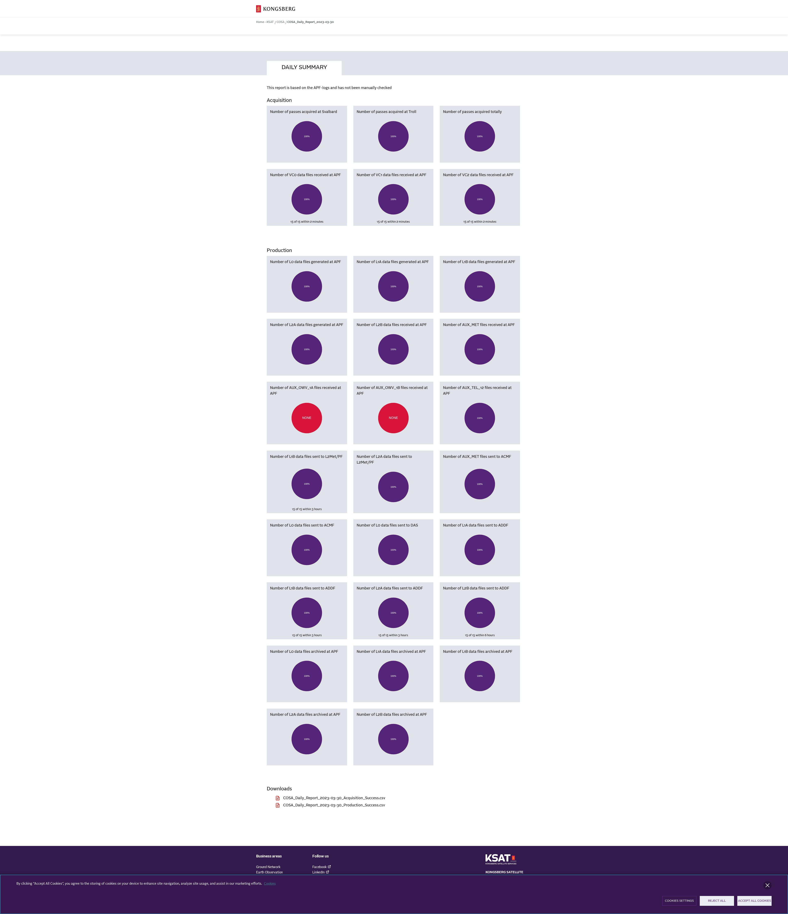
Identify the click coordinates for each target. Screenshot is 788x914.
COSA (280, 22)
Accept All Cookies (754, 900)
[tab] (304, 67)
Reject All (717, 900)
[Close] (767, 885)
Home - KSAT (265, 22)
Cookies (270, 883)
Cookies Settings (679, 900)
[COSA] (275, 8)
